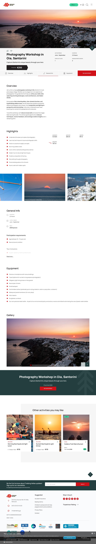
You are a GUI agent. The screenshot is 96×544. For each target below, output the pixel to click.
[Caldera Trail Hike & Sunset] (76, 433)
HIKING (65, 442)
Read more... (10, 256)
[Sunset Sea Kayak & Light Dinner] (48, 433)
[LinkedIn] (75, 499)
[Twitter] (67, 499)
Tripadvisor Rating (69, 505)
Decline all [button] (84, 537)
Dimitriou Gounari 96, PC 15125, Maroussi (20, 501)
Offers (73, 5)
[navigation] (9, 73)
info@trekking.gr (16, 511)
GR (80, 4)
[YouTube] (69, 499)
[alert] (48, 538)
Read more (12, 537)
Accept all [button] (69, 537)
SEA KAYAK (10, 441)
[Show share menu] (92, 48)
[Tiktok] (78, 499)
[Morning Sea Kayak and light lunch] (20, 433)
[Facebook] (64, 499)
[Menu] (91, 5)
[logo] (12, 526)
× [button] (94, 533)
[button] (87, 364)
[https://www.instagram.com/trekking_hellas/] (72, 499)
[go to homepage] (11, 495)
